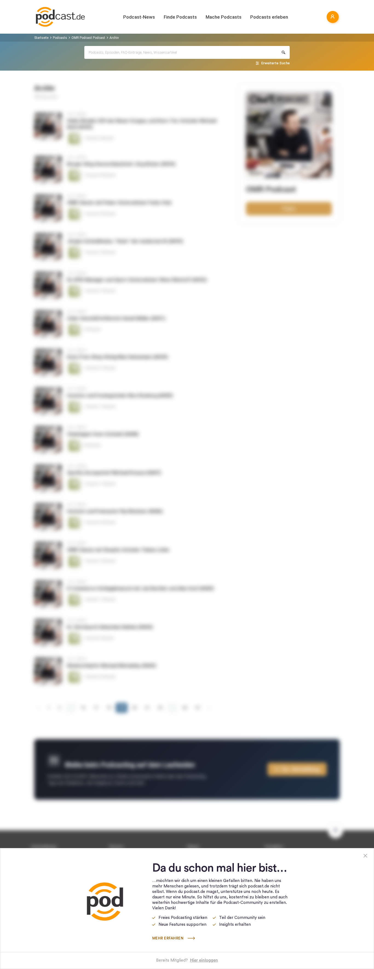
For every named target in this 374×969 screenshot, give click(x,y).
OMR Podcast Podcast (88, 38)
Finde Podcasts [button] (180, 17)
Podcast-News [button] (139, 17)
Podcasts (60, 38)
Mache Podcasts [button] (223, 17)
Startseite (41, 38)
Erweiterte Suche (275, 63)
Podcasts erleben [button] (269, 17)
